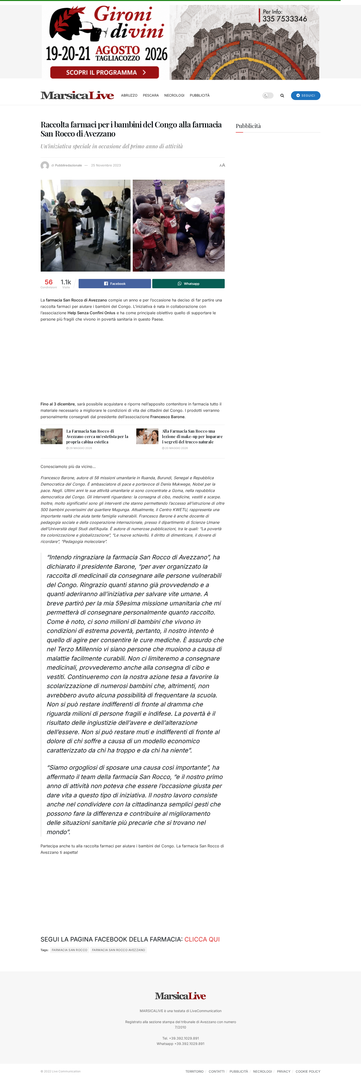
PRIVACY (284, 1071)
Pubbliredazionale (68, 165)
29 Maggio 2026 (80, 448)
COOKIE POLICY (308, 1071)
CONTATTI (216, 1071)
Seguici (308, 95)
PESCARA (151, 95)
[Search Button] (282, 95)
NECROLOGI (174, 95)
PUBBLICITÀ (200, 95)
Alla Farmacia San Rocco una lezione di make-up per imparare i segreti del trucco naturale (192, 436)
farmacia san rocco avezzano (118, 950)
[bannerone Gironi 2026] (180, 42)
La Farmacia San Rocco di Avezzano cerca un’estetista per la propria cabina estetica (97, 436)
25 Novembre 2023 (106, 165)
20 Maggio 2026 (176, 448)
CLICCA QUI (202, 939)
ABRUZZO (129, 95)
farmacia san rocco (69, 950)
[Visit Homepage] (77, 95)
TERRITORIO (194, 1071)
